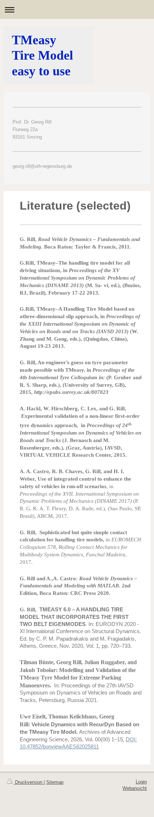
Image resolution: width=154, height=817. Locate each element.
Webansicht (134, 788)
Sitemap (54, 782)
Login (141, 782)
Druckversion (29, 782)
